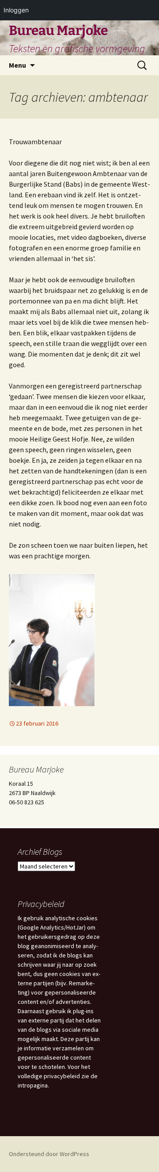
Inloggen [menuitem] (16, 10)
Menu (17, 65)
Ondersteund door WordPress (49, 1154)
